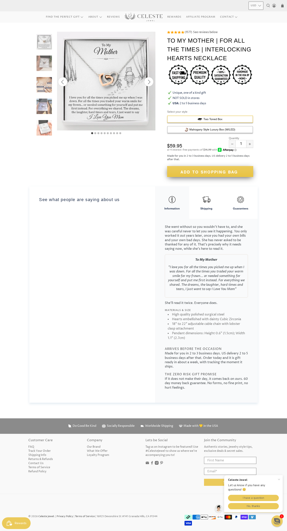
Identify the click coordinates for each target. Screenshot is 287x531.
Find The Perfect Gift (63, 17)
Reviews (113, 17)
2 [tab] (95, 133)
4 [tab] (101, 133)
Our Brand (94, 447)
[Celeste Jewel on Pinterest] (161, 464)
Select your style (177, 111)
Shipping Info (37, 455)
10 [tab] (120, 133)
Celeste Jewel (46, 516)
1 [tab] (92, 133)
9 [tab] (117, 133)
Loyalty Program (98, 455)
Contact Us (36, 463)
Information (172, 208)
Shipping (206, 208)
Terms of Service (39, 467)
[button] (277, 521)
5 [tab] (104, 133)
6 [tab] (107, 133)
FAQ (31, 447)
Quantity (234, 138)
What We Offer (97, 451)
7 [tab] (110, 133)
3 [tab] (98, 133)
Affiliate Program (200, 17)
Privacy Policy (65, 516)
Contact (227, 17)
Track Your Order (39, 451)
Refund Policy (37, 471)
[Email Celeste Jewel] (147, 464)
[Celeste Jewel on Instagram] (157, 464)
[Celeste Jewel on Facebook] (152, 464)
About (93, 17)
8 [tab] (114, 133)
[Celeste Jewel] (144, 17)
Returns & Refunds (40, 459)
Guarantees (240, 208)
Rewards (174, 17)
